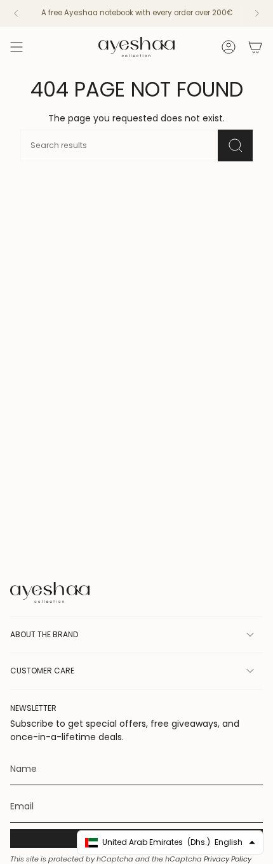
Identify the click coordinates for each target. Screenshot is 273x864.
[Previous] (16, 13)
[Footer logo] (50, 592)
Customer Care (42, 670)
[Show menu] (16, 47)
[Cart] (255, 47)
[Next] (257, 13)
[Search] (235, 145)
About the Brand (44, 634)
